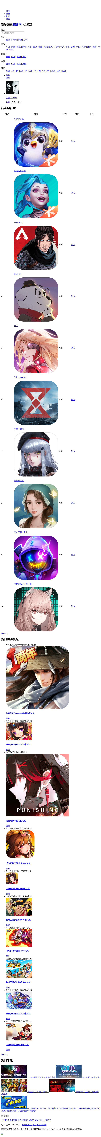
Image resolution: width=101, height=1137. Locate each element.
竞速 (62, 47)
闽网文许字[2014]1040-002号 (34, 1125)
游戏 (8, 11)
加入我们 (30, 1120)
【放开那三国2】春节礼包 (17, 1045)
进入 (73, 141)
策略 (40, 47)
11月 (59, 71)
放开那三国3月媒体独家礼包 (18, 1013)
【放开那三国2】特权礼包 (17, 951)
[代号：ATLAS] (36, 424)
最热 (8, 78)
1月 (12, 71)
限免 (24, 57)
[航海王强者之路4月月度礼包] (19, 915)
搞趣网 (17, 24)
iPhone (14, 40)
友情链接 (47, 1120)
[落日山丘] (36, 321)
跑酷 (73, 47)
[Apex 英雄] (36, 269)
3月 (21, 71)
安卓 (25, 40)
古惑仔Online (11, 98)
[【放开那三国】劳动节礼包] (12, 884)
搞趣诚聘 (13, 1120)
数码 (8, 14)
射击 (67, 47)
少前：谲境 (19, 429)
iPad (20, 40)
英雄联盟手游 (20, 171)
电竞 (8, 19)
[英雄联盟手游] (36, 218)
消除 (78, 47)
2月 (17, 71)
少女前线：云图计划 (23, 584)
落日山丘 (18, 274)
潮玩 (8, 16)
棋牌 (84, 47)
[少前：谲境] (36, 476)
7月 (39, 71)
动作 (57, 47)
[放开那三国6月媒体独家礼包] (19, 740)
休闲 (30, 47)
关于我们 (5, 1120)
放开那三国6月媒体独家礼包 (18, 744)
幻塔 (16, 326)
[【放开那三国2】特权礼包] (19, 946)
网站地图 (38, 1120)
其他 (24, 64)
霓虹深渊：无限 (21, 532)
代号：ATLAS (20, 377)
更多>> (4, 633)
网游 (13, 47)
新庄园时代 (19, 481)
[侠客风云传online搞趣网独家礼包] (37, 708)
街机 (11, 49)
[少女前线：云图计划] (36, 631)
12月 (64, 71)
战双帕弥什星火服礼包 (16, 821)
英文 (19, 64)
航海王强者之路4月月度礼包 (18, 920)
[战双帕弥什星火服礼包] (37, 816)
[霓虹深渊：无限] (36, 579)
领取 (8, 718)
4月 (26, 71)
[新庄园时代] (36, 527)
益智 (24, 47)
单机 (19, 47)
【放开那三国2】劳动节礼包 (18, 863)
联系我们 (22, 1120)
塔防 (46, 47)
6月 (35, 71)
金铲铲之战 (19, 119)
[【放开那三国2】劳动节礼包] (20, 858)
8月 (43, 71)
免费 (13, 57)
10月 (53, 71)
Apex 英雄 (18, 222)
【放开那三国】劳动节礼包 (18, 889)
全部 (8, 40)
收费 (19, 57)
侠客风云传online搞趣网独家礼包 (20, 713)
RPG (51, 47)
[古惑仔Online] (12, 93)
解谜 (35, 47)
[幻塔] (36, 372)
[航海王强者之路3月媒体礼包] (19, 977)
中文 (13, 64)
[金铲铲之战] (36, 166)
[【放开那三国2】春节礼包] (19, 1040)
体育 (95, 47)
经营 (89, 47)
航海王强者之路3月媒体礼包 (18, 982)
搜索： (4, 30)
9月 (48, 71)
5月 (30, 71)
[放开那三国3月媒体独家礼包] (19, 1009)
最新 (8, 75)
